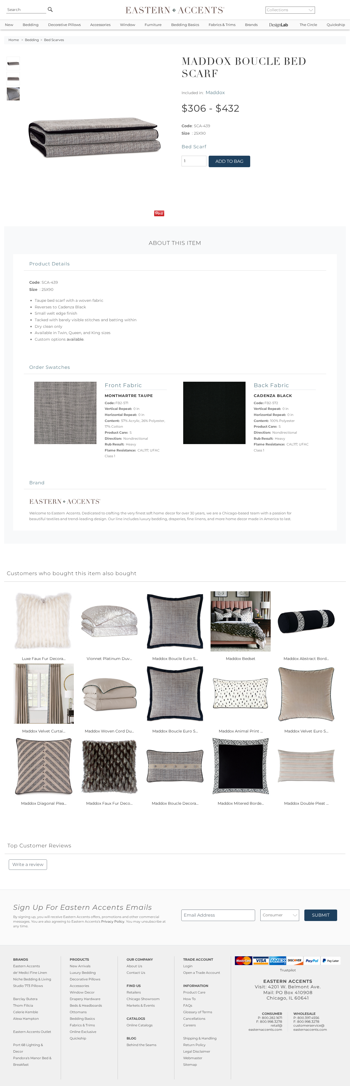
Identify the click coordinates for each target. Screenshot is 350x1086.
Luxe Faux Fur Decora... (44, 658)
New (9, 25)
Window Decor (82, 992)
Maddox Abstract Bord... (306, 658)
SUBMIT (320, 915)
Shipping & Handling (200, 1038)
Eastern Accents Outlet (32, 1032)
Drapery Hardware (85, 999)
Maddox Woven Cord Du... (109, 731)
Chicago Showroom (143, 999)
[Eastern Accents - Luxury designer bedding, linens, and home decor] (175, 9)
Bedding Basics (185, 25)
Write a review (27, 864)
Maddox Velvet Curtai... (43, 731)
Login (187, 966)
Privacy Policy (112, 921)
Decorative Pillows (64, 25)
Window (127, 25)
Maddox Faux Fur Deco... (109, 803)
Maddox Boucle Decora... (175, 803)
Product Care (194, 992)
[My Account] (337, 10)
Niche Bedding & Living (32, 979)
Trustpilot (288, 970)
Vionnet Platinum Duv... (109, 658)
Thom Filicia (23, 1005)
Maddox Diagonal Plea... (43, 803)
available (75, 339)
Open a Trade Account (201, 973)
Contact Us (136, 973)
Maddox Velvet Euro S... (306, 731)
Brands (251, 25)
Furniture (153, 25)
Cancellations (194, 1019)
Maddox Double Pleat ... (306, 803)
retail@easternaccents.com (265, 1027)
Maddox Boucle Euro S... (175, 658)
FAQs (187, 1005)
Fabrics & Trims (222, 25)
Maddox (215, 92)
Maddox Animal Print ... (241, 731)
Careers (189, 1025)
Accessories (100, 25)
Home (13, 40)
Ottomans (78, 1012)
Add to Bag (229, 161)
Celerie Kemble (25, 1012)
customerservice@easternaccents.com (310, 1027)
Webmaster (192, 1058)
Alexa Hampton (26, 1019)
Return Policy (194, 1045)
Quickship (336, 25)
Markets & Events (141, 1005)
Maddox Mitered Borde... (241, 803)
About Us (134, 966)
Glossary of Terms (197, 1012)
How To (189, 999)
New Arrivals (80, 966)
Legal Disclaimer (196, 1051)
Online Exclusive (83, 1032)
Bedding (31, 25)
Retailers (134, 992)
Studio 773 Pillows (28, 986)
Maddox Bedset (240, 658)
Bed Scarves (54, 40)
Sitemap (190, 1064)
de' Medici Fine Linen (30, 973)
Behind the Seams (141, 1045)
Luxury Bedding (83, 973)
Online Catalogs (140, 1025)
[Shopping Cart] (342, 10)
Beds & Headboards (86, 1005)
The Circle (308, 25)
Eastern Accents (26, 966)
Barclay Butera (25, 999)
